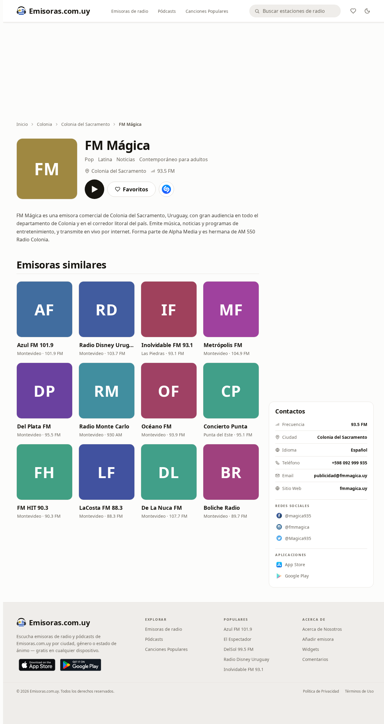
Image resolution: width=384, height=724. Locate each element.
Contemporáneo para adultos (173, 159)
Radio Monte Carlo (104, 426)
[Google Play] (80, 665)
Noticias (125, 159)
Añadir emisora (318, 639)
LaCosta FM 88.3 (101, 507)
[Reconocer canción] (166, 189)
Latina (105, 159)
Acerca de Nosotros (322, 629)
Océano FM (156, 426)
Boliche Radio (222, 507)
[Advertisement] (195, 72)
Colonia (44, 124)
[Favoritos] (353, 11)
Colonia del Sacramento (85, 124)
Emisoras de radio (129, 11)
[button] (44, 309)
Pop (89, 159)
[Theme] (367, 11)
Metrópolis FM (223, 345)
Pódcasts (167, 11)
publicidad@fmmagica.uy (340, 475)
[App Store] (37, 665)
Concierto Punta (225, 426)
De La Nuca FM (161, 507)
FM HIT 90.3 (32, 507)
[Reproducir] (94, 189)
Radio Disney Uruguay (106, 345)
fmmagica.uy (353, 488)
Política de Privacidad (321, 691)
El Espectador (237, 639)
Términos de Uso (359, 691)
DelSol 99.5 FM (239, 649)
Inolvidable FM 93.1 (167, 345)
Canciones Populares (207, 11)
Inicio (22, 124)
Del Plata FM (34, 426)
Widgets (310, 649)
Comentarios (315, 659)
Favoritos (135, 189)
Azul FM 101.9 (35, 345)
